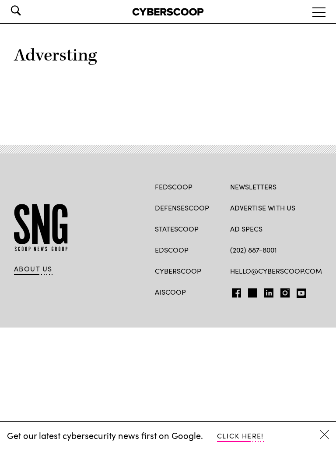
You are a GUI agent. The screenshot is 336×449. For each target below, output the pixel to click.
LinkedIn (268, 291)
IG (282, 291)
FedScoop (173, 186)
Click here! (240, 435)
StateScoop (177, 228)
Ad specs (246, 228)
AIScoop (170, 291)
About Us (33, 268)
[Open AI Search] (28, 10)
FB (234, 291)
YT (299, 291)
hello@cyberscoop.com (276, 270)
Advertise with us (262, 207)
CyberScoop (178, 270)
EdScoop (172, 249)
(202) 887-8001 (253, 249)
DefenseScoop (182, 207)
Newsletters (253, 186)
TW (251, 291)
